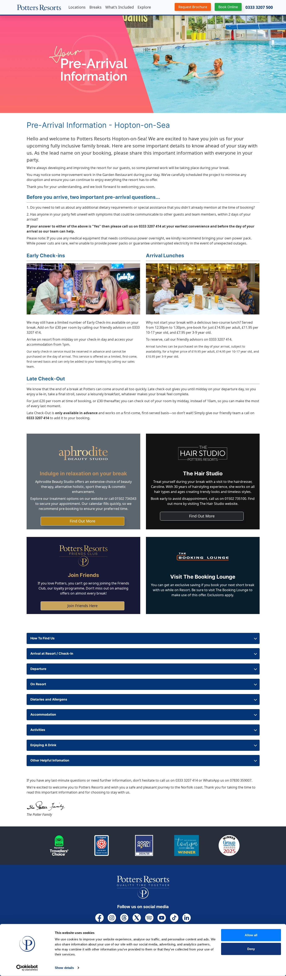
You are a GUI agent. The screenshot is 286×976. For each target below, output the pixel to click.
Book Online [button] (228, 7)
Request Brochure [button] (192, 7)
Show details (64, 968)
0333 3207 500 (259, 7)
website (97, 498)
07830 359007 (240, 780)
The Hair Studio (212, 503)
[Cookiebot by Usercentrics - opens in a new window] (27, 968)
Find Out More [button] (82, 521)
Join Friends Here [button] (82, 605)
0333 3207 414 (150, 226)
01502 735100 (235, 498)
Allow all (251, 935)
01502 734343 (125, 498)
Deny (251, 948)
